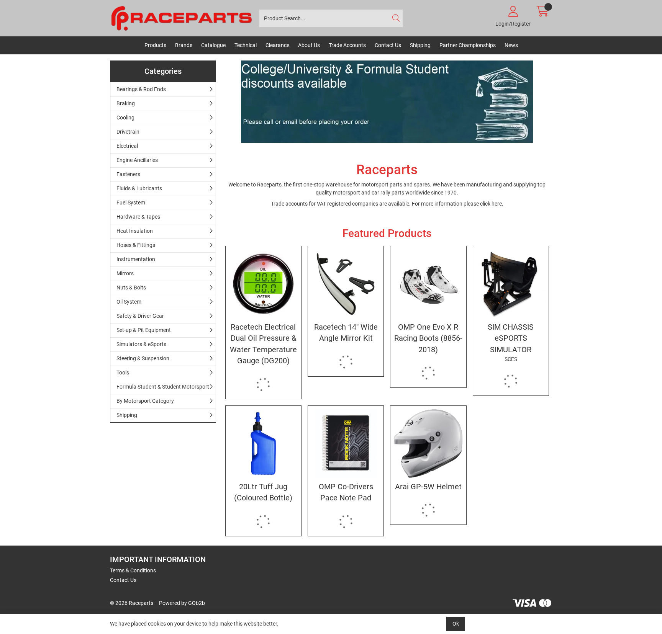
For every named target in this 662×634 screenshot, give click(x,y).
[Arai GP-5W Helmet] (428, 443)
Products (155, 45)
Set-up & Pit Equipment (143, 330)
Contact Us (388, 45)
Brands (183, 45)
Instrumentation (135, 259)
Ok (455, 624)
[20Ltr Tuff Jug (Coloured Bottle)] (263, 443)
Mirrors (125, 273)
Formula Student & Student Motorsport (162, 387)
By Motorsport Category (145, 401)
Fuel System (130, 202)
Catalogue (213, 45)
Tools (122, 372)
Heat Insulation (134, 231)
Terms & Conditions (133, 570)
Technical (245, 45)
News (511, 45)
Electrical (127, 146)
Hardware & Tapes (138, 217)
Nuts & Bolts (131, 287)
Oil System (128, 302)
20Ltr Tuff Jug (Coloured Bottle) (263, 492)
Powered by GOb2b (182, 603)
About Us (309, 45)
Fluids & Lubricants (139, 188)
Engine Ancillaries (137, 160)
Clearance (277, 45)
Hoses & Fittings (135, 245)
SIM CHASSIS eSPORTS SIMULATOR (511, 342)
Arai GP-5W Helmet (428, 486)
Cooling (125, 117)
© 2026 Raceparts (131, 603)
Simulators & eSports (141, 344)
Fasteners (128, 174)
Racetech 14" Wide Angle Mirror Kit (346, 333)
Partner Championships (467, 45)
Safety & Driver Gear (140, 316)
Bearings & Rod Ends (141, 89)
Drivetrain (127, 132)
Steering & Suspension (142, 358)
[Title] (387, 101)
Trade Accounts (347, 45)
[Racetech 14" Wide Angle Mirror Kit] (345, 284)
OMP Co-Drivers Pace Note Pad (346, 492)
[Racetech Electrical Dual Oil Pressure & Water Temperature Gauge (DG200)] (263, 284)
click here (491, 204)
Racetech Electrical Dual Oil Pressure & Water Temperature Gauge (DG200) (263, 344)
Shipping (420, 45)
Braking (125, 103)
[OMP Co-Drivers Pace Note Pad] (345, 443)
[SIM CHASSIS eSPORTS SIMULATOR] (511, 284)
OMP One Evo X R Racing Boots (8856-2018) (428, 338)
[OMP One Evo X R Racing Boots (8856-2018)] (428, 284)
